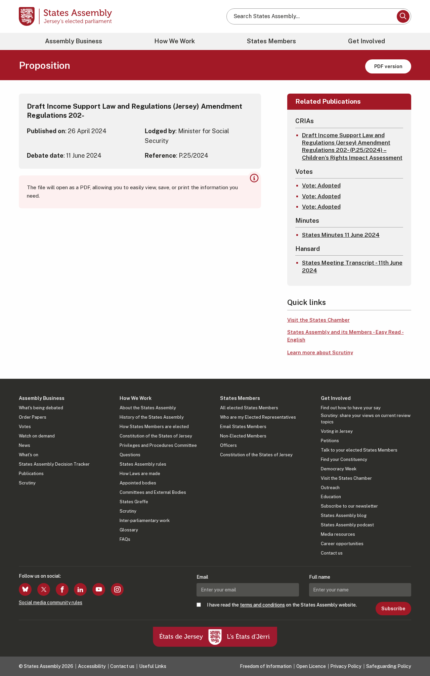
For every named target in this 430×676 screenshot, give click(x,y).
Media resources (338, 534)
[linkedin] (80, 589)
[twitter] (43, 589)
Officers (228, 445)
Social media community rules (50, 602)
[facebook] (62, 589)
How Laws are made (140, 473)
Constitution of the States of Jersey (156, 435)
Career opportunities (342, 543)
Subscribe (393, 608)
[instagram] (117, 589)
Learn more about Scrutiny (320, 352)
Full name (319, 577)
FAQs (125, 539)
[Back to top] (413, 653)
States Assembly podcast (347, 524)
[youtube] (98, 589)
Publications (31, 473)
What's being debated (41, 407)
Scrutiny (27, 482)
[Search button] (403, 16)
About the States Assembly (148, 407)
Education (331, 496)
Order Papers (32, 417)
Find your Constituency (344, 459)
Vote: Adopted (321, 185)
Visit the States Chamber (318, 320)
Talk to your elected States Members (359, 450)
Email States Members (243, 426)
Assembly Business (73, 41)
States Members (271, 41)
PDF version (388, 66)
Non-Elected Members (243, 435)
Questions (130, 454)
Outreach (330, 487)
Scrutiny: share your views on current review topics (366, 418)
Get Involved (366, 41)
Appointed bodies (138, 482)
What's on (28, 454)
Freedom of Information (266, 666)
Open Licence (311, 666)
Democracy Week (338, 468)
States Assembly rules (143, 464)
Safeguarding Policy (388, 666)
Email (202, 577)
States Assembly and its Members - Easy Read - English (345, 336)
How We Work (174, 41)
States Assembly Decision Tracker (54, 464)
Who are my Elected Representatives (258, 417)
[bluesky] (25, 589)
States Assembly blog (344, 515)
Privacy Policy (345, 666)
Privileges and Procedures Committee (158, 445)
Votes (25, 426)
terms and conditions (262, 605)
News (24, 445)
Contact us (332, 553)
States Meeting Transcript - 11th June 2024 (352, 266)
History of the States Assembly (152, 417)
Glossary (129, 529)
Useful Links (152, 666)
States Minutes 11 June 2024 (341, 234)
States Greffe (134, 501)
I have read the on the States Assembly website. (282, 605)
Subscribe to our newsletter (349, 506)
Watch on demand (37, 435)
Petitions (330, 440)
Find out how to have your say (351, 407)
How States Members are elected (154, 426)
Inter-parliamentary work (145, 520)
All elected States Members (249, 407)
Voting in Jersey (337, 431)
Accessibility (92, 666)
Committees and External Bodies (153, 492)
